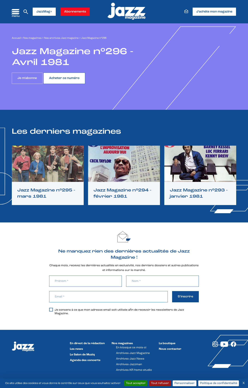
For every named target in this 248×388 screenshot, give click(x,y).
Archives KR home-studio (134, 370)
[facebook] (233, 346)
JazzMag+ (44, 11)
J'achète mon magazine (214, 11)
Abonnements (75, 11)
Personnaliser (184, 383)
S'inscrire (185, 296)
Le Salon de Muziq (82, 354)
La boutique (167, 343)
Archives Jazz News (130, 358)
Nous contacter (170, 349)
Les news (76, 349)
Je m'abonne (27, 78)
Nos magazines (122, 343)
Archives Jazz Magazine (133, 353)
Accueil (16, 38)
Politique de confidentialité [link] (218, 383)
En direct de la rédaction (87, 343)
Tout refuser (160, 383)
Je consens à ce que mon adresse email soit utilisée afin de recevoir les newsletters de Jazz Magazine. (119, 311)
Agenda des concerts (85, 360)
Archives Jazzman (129, 364)
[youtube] (224, 346)
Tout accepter (136, 383)
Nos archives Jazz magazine (61, 38)
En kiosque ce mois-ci (131, 347)
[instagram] (215, 346)
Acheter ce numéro (64, 78)
